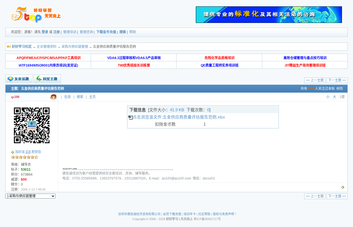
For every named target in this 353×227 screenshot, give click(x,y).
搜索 (122, 32)
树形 (339, 89)
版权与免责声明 (223, 214)
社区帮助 (204, 214)
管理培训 (69, 32)
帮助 (132, 32)
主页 (92, 97)
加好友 (20, 152)
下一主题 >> (337, 80)
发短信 (36, 152)
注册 (56, 32)
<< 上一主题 (315, 80)
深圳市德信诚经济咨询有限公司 (139, 214)
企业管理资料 (47, 47)
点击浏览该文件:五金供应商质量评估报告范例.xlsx (179, 117)
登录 (45, 32)
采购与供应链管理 (74, 47)
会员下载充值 (172, 214)
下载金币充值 (106, 32)
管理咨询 (86, 32)
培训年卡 (190, 214)
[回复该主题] (47, 79)
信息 (67, 97)
